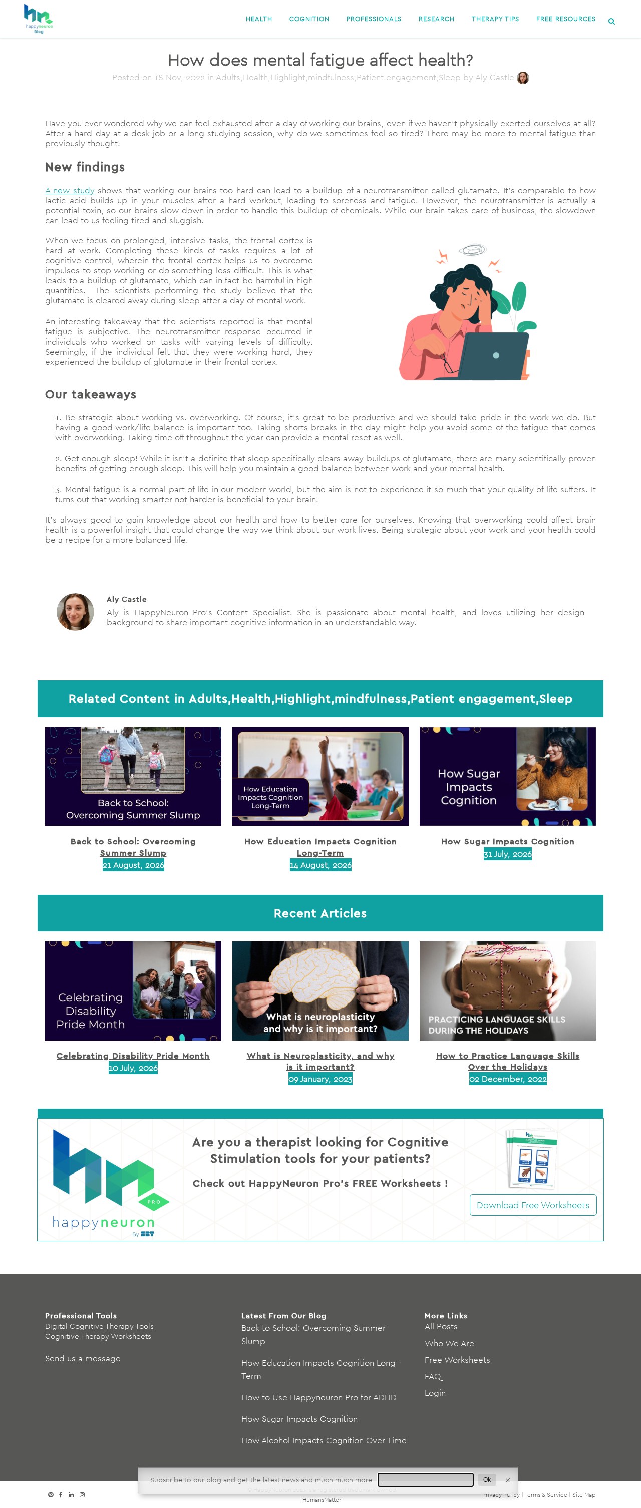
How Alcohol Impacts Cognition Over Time (324, 1440)
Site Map (584, 1494)
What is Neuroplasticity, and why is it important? (321, 1061)
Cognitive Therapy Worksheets (98, 1336)
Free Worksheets (457, 1359)
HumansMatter (321, 1499)
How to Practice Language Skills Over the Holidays (508, 1061)
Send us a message (83, 1358)
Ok (487, 1479)
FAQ (433, 1376)
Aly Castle (494, 77)
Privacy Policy (501, 1494)
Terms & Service (545, 1494)
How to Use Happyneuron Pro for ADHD (319, 1397)
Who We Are (449, 1343)
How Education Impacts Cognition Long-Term (320, 846)
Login (435, 1392)
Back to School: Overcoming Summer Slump (133, 846)
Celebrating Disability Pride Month (133, 1055)
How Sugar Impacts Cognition (508, 840)
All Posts (441, 1326)
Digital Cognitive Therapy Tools (99, 1326)
